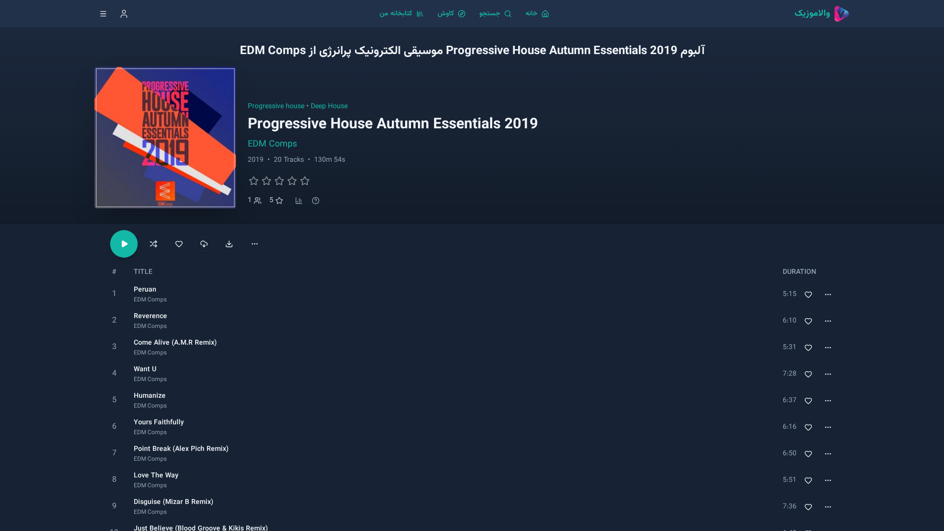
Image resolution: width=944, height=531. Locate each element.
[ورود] (124, 14)
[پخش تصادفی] (153, 244)
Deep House (329, 106)
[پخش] (114, 294)
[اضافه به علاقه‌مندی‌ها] (808, 294)
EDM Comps (272, 144)
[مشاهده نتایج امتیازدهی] (299, 200)
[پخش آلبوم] (124, 244)
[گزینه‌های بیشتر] (255, 244)
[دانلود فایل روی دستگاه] (229, 244)
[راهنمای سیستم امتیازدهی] (316, 200)
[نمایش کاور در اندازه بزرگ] (165, 137)
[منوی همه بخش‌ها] (103, 14)
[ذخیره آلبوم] (179, 244)
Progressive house (276, 106)
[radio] (254, 181)
